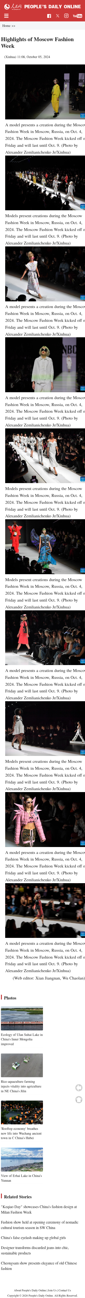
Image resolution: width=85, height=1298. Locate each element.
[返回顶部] (78, 1099)
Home (6, 25)
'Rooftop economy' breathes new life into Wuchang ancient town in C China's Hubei (21, 1133)
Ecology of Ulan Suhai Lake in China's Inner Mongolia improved (22, 1039)
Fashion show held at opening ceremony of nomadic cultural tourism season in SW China (39, 1225)
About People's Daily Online (30, 1290)
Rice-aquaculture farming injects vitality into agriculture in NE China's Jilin (21, 1086)
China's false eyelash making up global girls (33, 1237)
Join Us (52, 1290)
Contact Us (65, 1290)
